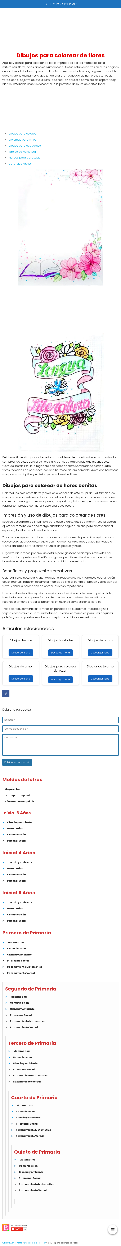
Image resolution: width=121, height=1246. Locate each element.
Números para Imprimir (19, 801)
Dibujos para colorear (23, 133)
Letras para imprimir (18, 795)
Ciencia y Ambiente (19, 822)
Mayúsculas (12, 789)
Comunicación (16, 834)
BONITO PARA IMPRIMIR (61, 4)
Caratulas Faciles (20, 163)
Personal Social (16, 840)
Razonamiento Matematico (24, 967)
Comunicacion (16, 948)
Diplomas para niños (22, 139)
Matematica (16, 942)
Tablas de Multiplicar (22, 152)
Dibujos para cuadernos (25, 145)
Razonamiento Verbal (21, 973)
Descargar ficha (21, 652)
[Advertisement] (60, 30)
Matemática (15, 828)
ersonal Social (20, 960)
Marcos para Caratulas (24, 157)
